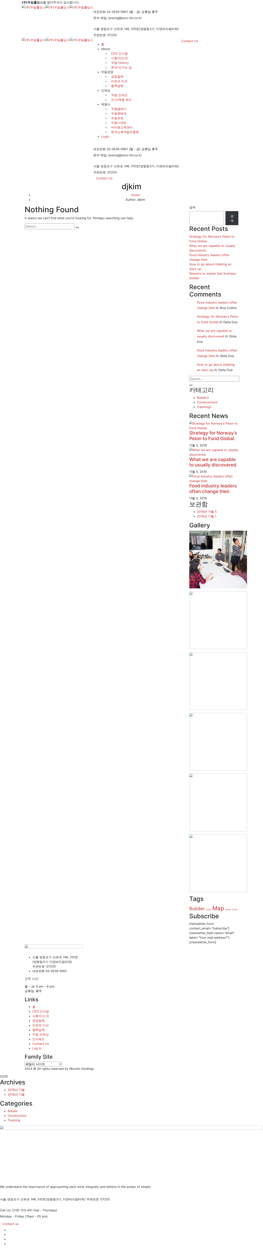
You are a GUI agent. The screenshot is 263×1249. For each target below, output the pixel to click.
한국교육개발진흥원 (125, 132)
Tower (228, 909)
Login (105, 136)
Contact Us (104, 178)
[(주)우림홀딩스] (34, 7)
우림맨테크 (118, 113)
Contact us (10, 1224)
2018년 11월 (206, 516)
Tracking (204, 407)
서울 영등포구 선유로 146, (111, 29)
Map (218, 908)
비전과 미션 (119, 81)
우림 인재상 (119, 95)
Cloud (208, 909)
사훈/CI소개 (40, 1016)
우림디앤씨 (118, 123)
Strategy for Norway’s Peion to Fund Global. (213, 435)
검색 (192, 207)
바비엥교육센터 (122, 127)
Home (135, 195)
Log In (36, 1048)
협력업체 (117, 86)
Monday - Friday (12, 1216)
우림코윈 (117, 118)
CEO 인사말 (40, 1011)
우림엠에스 (118, 109)
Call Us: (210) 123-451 (16, 1210)
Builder (203, 398)
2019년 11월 (207, 512)
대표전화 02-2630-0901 (110, 12)
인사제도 (38, 1039)
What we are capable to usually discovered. (213, 462)
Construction (207, 402)
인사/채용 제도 (121, 100)
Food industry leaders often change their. (213, 488)
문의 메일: (100, 18)
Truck (234, 909)
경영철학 (117, 76)
